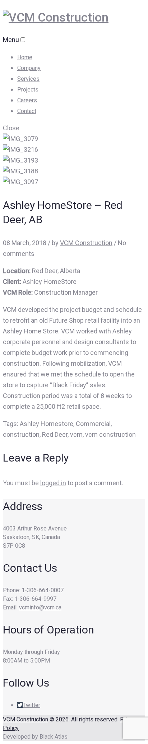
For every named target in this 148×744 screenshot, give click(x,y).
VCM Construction (86, 243)
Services (28, 78)
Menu (11, 39)
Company (29, 68)
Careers (27, 100)
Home (24, 57)
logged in (53, 483)
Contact (26, 111)
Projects (27, 89)
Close (11, 128)
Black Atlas (54, 736)
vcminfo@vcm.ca (40, 607)
